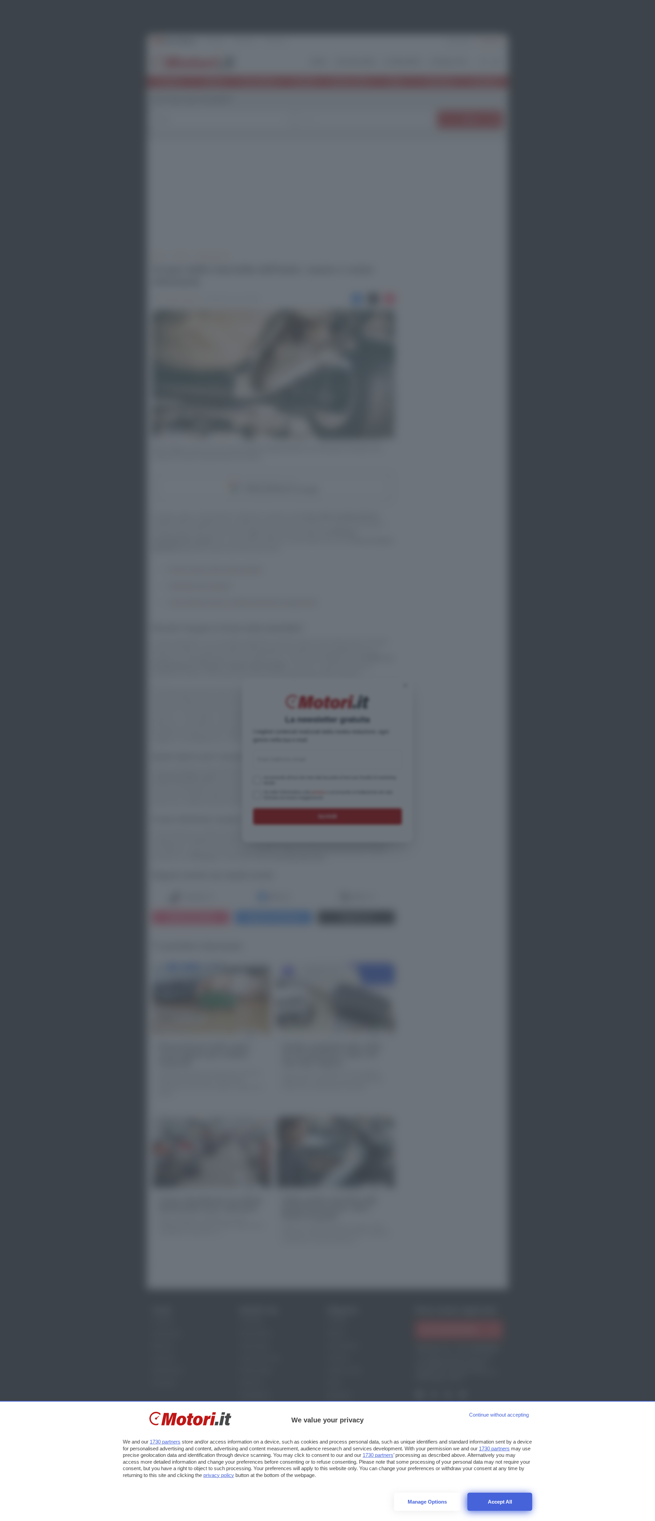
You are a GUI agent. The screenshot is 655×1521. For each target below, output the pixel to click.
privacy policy (218, 1475)
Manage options (427, 1502)
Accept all (500, 1502)
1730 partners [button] (165, 1442)
